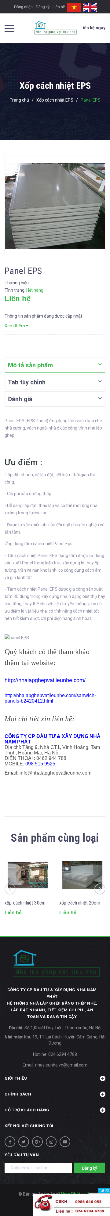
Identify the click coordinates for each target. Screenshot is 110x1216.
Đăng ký (43, 7)
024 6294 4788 (62, 1054)
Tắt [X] (104, 1191)
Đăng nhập (23, 7)
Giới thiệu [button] (16, 1078)
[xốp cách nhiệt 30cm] (28, 875)
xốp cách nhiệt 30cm (25, 903)
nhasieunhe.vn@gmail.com (61, 1065)
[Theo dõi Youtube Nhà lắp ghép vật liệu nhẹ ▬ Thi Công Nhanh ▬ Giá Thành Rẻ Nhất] (65, 1141)
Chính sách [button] (18, 1094)
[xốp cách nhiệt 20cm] (82, 875)
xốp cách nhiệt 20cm (79, 903)
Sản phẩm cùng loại (55, 838)
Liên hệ (59, 7)
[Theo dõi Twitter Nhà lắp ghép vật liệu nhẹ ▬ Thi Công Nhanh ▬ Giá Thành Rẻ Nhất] (23, 1141)
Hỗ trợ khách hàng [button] (27, 1110)
